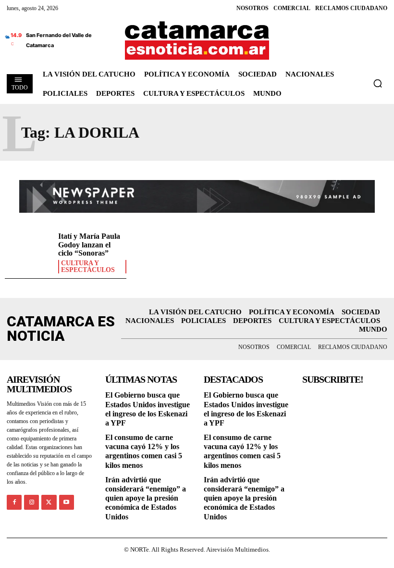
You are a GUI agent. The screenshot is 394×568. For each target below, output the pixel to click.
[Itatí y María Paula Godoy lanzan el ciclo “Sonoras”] (29, 251)
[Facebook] (14, 502)
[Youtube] (66, 502)
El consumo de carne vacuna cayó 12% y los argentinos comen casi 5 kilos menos (143, 451)
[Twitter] (48, 502)
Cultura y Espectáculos (88, 266)
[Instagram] (31, 502)
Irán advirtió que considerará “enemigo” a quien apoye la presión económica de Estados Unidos (145, 498)
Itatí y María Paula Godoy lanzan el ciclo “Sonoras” (89, 244)
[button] (377, 83)
